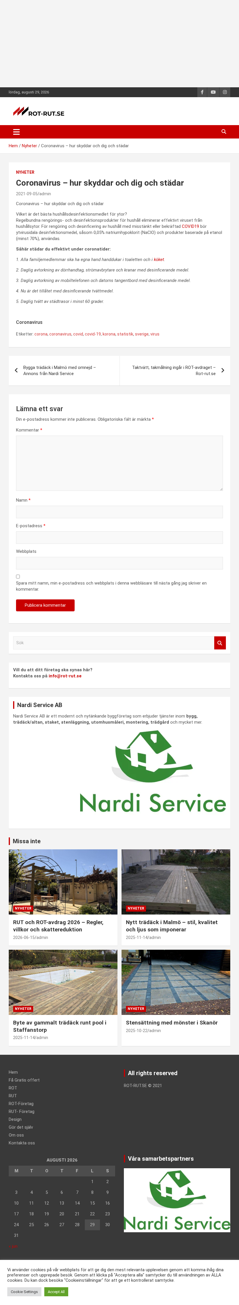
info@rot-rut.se (65, 676)
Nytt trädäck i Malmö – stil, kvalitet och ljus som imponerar (172, 926)
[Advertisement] (119, 43)
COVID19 (190, 226)
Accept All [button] (56, 1292)
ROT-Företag (21, 1103)
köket (159, 259)
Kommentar (29, 430)
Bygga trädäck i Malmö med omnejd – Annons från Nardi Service (59, 370)
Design (15, 1119)
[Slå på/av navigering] (16, 132)
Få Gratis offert (24, 1080)
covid (78, 334)
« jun (13, 1246)
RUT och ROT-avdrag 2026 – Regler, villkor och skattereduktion (58, 926)
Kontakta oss (22, 1143)
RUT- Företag (21, 1111)
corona (41, 334)
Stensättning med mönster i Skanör (172, 1022)
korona (109, 334)
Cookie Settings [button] (24, 1292)
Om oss (16, 1135)
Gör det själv (21, 1127)
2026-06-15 (24, 937)
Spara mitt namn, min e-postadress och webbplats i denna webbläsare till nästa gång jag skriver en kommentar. (111, 586)
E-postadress (30, 525)
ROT (13, 1088)
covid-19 (93, 334)
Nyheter (25, 172)
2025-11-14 (136, 937)
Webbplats (26, 551)
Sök (220, 642)
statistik (125, 334)
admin (45, 193)
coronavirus (60, 334)
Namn (23, 500)
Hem (13, 1072)
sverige (142, 334)
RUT (13, 1095)
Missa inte (27, 841)
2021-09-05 (27, 193)
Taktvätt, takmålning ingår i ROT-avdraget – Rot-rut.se (174, 370)
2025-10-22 (136, 1030)
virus (154, 334)
